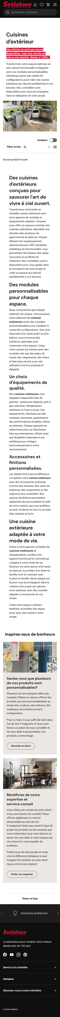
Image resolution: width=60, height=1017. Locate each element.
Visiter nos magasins (22, 874)
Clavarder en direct (21, 746)
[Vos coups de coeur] (41, 4)
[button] (48, 4)
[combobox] (30, 12)
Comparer (42, 140)
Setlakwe (14, 1009)
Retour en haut (30, 898)
